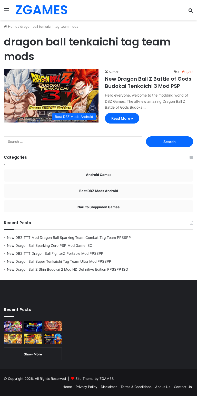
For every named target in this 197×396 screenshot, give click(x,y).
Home (12, 26)
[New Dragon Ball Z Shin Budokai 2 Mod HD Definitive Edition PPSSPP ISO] (33, 339)
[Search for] (190, 12)
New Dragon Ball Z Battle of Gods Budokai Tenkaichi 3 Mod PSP (148, 82)
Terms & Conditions (136, 387)
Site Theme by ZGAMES (94, 378)
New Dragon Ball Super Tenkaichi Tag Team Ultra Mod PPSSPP (59, 261)
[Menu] (6, 12)
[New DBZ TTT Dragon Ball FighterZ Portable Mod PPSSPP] (53, 326)
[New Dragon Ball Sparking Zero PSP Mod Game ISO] (33, 326)
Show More (33, 354)
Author (113, 72)
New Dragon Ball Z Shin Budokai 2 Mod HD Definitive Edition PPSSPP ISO (67, 269)
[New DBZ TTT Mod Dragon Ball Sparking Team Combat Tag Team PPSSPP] (13, 326)
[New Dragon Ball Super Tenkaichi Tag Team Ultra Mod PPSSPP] (13, 339)
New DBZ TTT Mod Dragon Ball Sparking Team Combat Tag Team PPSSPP (69, 237)
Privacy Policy (86, 387)
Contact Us (183, 387)
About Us (162, 387)
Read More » (122, 118)
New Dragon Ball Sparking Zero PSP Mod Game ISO (49, 245)
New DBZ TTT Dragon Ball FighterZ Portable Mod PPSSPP (55, 253)
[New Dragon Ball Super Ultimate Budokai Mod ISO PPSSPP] (53, 339)
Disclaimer (109, 387)
